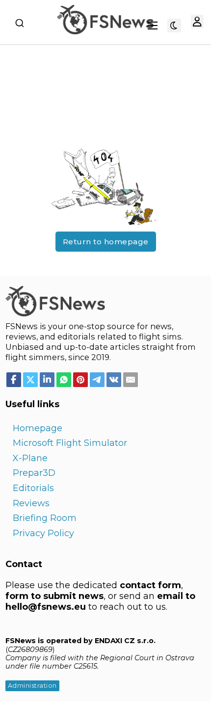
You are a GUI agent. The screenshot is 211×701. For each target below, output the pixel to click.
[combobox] (19, 23)
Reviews (31, 503)
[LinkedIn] (47, 379)
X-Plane (30, 458)
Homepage (37, 428)
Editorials (33, 488)
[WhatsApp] (63, 379)
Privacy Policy (43, 533)
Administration (32, 685)
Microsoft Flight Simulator (70, 443)
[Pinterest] (80, 379)
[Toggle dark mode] (174, 25)
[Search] (19, 23)
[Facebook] (13, 379)
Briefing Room (45, 518)
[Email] (130, 379)
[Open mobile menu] (153, 25)
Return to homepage (106, 241)
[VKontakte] (113, 379)
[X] (30, 379)
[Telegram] (97, 379)
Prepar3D (34, 472)
